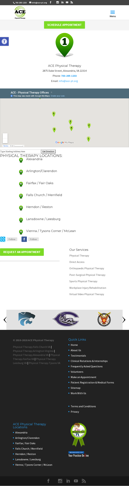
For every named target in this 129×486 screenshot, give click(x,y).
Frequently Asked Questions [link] (87, 366)
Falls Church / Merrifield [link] (44, 195)
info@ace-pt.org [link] (68, 81)
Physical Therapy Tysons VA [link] (44, 363)
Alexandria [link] (34, 159)
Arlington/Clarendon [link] (41, 171)
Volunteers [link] (77, 371)
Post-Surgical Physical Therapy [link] (87, 274)
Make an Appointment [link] (83, 377)
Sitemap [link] (75, 387)
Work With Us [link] (78, 393)
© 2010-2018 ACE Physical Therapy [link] (33, 340)
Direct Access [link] (76, 262)
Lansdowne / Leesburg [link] (43, 219)
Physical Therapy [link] (79, 255)
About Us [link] (76, 350)
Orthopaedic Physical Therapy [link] (86, 268)
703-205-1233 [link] (21, 2)
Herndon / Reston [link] (39, 207)
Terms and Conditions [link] (83, 406)
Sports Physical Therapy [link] (83, 281)
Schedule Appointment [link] (64, 25)
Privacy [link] (75, 411)
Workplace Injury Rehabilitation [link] (87, 287)
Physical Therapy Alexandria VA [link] (31, 355)
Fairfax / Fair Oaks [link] (39, 183)
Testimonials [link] (78, 355)
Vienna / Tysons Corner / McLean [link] (51, 231)
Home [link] (74, 344)
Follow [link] (12, 239)
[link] (4, 41)
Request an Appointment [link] (21, 252)
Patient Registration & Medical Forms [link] (92, 382)
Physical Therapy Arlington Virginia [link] (33, 351)
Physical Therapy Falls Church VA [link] (31, 347)
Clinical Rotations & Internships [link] (89, 361)
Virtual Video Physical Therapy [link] (86, 294)
